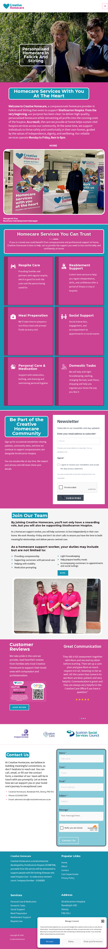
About (64, 866)
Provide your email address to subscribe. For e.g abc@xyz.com (74, 450)
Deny (71, 941)
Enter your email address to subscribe (76, 434)
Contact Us (69, 840)
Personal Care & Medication (23, 901)
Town (62, 767)
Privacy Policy (67, 878)
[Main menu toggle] (105, 6)
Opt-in (60, 458)
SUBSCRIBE (73, 498)
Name (63, 752)
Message (64, 809)
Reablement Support (21, 917)
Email (62, 781)
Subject (63, 795)
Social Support (18, 909)
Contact (65, 870)
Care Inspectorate (69, 874)
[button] (102, 921)
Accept (50, 941)
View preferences (93, 941)
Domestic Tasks (18, 905)
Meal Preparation (19, 913)
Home (64, 862)
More (53, 145)
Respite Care (17, 921)
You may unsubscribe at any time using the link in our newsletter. (76, 476)
